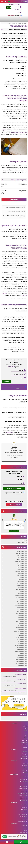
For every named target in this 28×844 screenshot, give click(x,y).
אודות (26, 735)
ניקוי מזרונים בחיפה (22, 565)
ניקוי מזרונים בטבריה (22, 635)
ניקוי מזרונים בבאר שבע (21, 613)
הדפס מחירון (13, 200)
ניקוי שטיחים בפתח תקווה (22, 793)
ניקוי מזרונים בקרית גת (22, 647)
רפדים (26, 728)
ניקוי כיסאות (25, 772)
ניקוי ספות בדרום (24, 809)
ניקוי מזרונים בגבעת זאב (21, 627)
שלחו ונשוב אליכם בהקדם (14, 488)
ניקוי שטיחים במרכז (23, 779)
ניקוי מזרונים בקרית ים (22, 657)
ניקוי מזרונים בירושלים (22, 555)
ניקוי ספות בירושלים (23, 812)
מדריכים (25, 730)
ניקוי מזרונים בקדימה (22, 575)
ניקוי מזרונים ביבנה (22, 615)
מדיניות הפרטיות (19, 493)
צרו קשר (25, 737)
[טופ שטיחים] (24, 1)
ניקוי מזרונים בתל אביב (22, 567)
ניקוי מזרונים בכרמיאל (22, 649)
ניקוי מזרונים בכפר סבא (21, 553)
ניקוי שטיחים (25, 751)
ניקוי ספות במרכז (24, 807)
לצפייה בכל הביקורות (14, 530)
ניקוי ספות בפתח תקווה (22, 821)
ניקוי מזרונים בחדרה (22, 591)
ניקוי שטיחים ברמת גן (23, 788)
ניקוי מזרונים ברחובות (22, 569)
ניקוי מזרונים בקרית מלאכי (21, 645)
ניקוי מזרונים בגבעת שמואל (21, 605)
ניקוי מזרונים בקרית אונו (21, 597)
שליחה (9, 7)
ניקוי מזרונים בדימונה (22, 641)
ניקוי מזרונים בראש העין (21, 585)
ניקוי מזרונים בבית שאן (22, 583)
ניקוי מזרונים (9, 432)
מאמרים (25, 733)
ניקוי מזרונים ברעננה (22, 581)
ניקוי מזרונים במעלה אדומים (20, 631)
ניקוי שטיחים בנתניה (23, 784)
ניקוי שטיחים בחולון (23, 786)
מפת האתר (25, 747)
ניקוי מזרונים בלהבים (22, 629)
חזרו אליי (6, 382)
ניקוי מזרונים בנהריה (22, 609)
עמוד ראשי (25, 726)
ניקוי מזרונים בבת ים (22, 579)
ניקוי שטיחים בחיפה (23, 791)
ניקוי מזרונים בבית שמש (21, 621)
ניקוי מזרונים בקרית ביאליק (21, 661)
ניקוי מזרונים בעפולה (22, 639)
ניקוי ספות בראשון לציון (23, 814)
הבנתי (4, 836)
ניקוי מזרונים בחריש (22, 573)
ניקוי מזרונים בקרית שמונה (21, 651)
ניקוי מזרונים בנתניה (22, 577)
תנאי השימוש (13, 15)
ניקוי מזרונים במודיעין (22, 599)
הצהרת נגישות (24, 745)
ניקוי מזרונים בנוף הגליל (21, 637)
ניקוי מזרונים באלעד (22, 625)
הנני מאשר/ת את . (15, 16)
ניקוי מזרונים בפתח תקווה (21, 561)
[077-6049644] (9, 1)
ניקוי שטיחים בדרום (23, 781)
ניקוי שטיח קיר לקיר (23, 758)
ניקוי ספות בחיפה (24, 819)
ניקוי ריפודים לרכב (23, 832)
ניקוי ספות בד (24, 765)
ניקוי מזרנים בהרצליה (22, 557)
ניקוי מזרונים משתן (22, 542)
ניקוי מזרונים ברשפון (22, 587)
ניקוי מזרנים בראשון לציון (21, 559)
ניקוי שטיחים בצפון (23, 777)
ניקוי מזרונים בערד (22, 623)
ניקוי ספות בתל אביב (23, 816)
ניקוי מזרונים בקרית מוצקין (21, 659)
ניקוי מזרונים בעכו (23, 653)
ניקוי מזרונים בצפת (22, 655)
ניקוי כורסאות (24, 770)
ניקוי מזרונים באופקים (22, 607)
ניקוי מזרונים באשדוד (22, 563)
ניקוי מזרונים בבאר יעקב (21, 589)
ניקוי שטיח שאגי (24, 756)
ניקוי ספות (25, 763)
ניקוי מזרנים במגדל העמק (21, 571)
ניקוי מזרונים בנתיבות (22, 603)
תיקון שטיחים (24, 754)
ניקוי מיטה (24, 540)
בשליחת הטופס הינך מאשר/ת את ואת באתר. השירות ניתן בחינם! (13, 493)
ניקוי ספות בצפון (24, 804)
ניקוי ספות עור (24, 767)
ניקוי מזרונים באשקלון (22, 611)
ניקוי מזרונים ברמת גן (22, 551)
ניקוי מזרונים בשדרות (22, 601)
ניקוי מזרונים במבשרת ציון (21, 595)
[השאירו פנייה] (5, 1)
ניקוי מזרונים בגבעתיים (22, 665)
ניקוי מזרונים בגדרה (22, 593)
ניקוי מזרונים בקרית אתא (21, 663)
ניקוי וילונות (25, 830)
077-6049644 (11, 367)
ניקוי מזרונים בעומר (22, 617)
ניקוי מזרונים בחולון (22, 619)
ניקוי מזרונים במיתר (22, 633)
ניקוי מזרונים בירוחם (22, 643)
